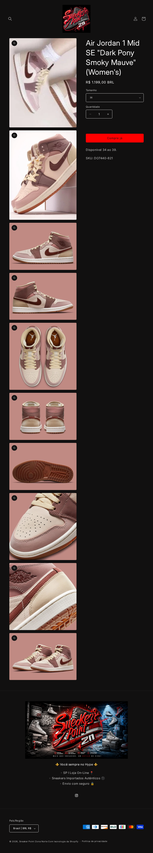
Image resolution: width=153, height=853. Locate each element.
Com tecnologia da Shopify (63, 841)
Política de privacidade (94, 841)
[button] (10, 19)
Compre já (114, 138)
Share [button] (93, 169)
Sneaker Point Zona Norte (33, 841)
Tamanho (91, 90)
